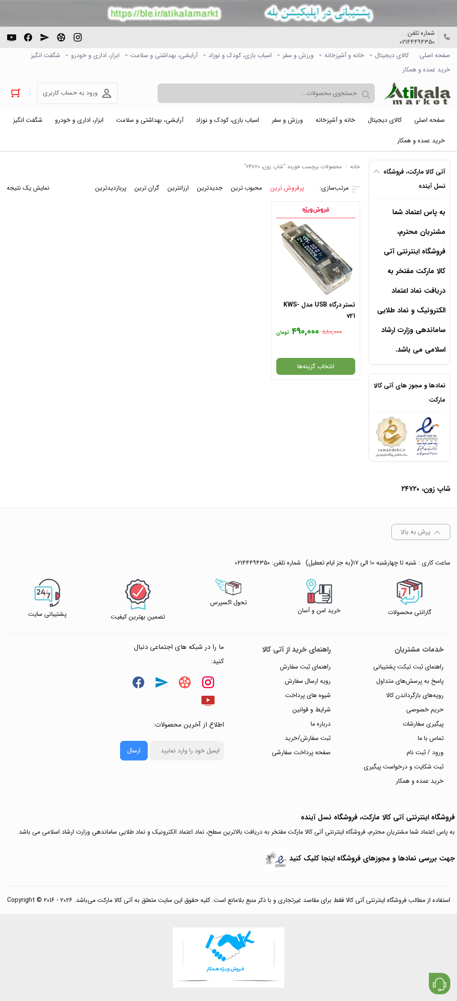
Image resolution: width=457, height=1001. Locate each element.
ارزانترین (178, 188)
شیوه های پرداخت (308, 695)
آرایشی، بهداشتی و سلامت (164, 55)
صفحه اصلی (435, 55)
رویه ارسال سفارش (308, 681)
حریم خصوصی (425, 709)
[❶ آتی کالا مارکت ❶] (417, 93)
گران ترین (146, 188)
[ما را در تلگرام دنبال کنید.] (45, 37)
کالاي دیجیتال (392, 55)
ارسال (134, 751)
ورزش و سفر (298, 55)
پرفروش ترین (287, 188)
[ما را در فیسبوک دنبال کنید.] (28, 37)
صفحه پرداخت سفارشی (301, 752)
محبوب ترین (246, 188)
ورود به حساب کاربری (70, 93)
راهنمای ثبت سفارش (305, 667)
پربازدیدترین (110, 188)
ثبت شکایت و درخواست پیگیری (404, 767)
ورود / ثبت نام (425, 752)
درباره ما (321, 724)
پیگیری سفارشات (423, 724)
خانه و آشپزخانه (344, 55)
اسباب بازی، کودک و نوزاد (240, 55)
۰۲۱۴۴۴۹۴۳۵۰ (417, 41)
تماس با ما (431, 738)
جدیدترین (210, 188)
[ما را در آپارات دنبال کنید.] (61, 37)
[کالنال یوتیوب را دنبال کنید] (12, 37)
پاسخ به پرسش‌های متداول (410, 681)
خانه (355, 166)
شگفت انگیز (45, 55)
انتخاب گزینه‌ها (315, 366)
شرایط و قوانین (311, 709)
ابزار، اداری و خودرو (95, 55)
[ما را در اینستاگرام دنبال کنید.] (78, 37)
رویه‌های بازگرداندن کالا (415, 695)
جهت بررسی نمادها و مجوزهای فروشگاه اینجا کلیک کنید (372, 858)
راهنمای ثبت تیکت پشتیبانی (408, 667)
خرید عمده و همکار (426, 70)
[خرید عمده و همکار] (228, 957)
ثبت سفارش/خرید (308, 738)
